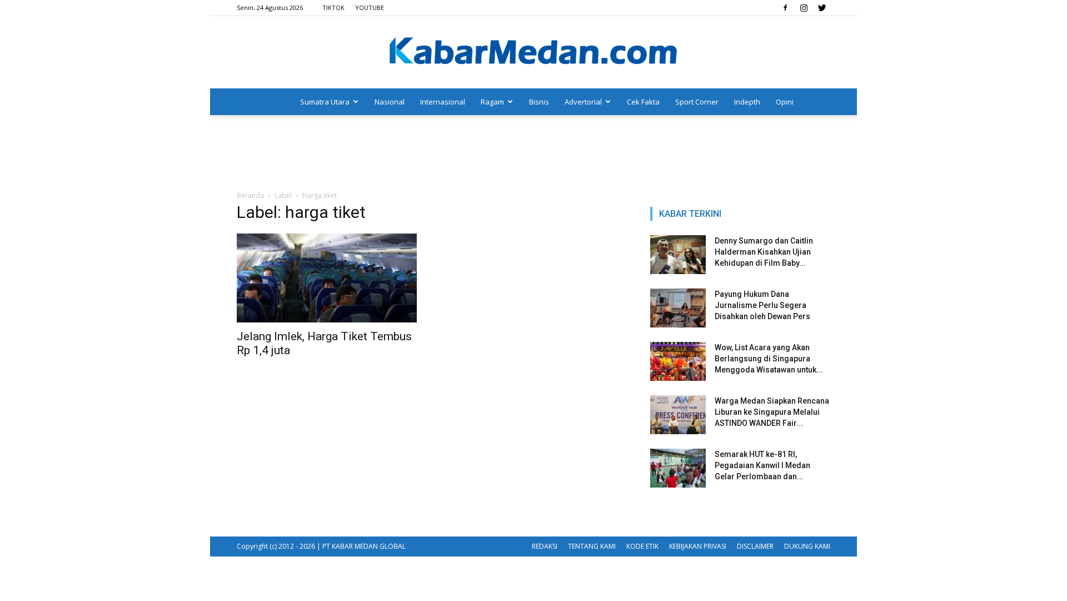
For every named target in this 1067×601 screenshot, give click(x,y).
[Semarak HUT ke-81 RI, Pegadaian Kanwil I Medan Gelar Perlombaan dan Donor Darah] (678, 468)
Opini (785, 102)
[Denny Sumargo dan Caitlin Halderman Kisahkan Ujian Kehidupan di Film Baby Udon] (678, 254)
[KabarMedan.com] (533, 52)
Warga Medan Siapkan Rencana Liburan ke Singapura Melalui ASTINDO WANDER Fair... (772, 412)
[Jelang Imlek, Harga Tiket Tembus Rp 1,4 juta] (327, 278)
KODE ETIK (642, 546)
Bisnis (539, 102)
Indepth (747, 102)
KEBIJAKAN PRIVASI (697, 546)
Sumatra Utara (325, 102)
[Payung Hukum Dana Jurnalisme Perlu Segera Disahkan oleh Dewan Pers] (678, 308)
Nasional (390, 102)
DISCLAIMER (755, 546)
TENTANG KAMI (592, 546)
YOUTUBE (369, 7)
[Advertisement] (533, 153)
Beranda (250, 195)
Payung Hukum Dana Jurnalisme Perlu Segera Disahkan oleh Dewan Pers (762, 305)
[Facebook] (785, 8)
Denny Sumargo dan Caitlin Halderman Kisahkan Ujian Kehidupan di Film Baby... (764, 251)
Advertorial (583, 102)
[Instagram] (803, 8)
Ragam (492, 102)
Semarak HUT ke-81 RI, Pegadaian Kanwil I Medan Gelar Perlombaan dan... (762, 465)
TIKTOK (333, 7)
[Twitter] (822, 8)
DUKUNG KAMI (807, 546)
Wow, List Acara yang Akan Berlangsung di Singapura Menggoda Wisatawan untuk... (769, 358)
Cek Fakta (643, 102)
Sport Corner (697, 102)
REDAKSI (544, 546)
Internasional (442, 102)
